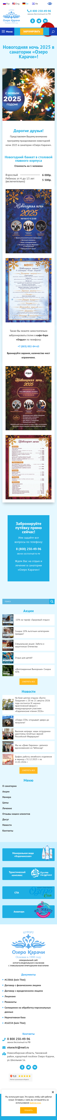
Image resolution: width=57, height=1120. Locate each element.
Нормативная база (15, 1017)
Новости (7, 824)
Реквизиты (10, 1001)
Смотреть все (28, 681)
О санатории (9, 785)
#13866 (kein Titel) (15, 979)
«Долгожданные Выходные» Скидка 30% (33, 670)
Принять (28, 1110)
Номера (6, 797)
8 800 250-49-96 (18, 1040)
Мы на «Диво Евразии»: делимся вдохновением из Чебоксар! (31, 746)
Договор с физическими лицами (23, 985)
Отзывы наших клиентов (16, 813)
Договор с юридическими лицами (24, 990)
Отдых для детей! (23, 657)
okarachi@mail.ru (18, 1047)
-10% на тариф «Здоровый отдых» (32, 619)
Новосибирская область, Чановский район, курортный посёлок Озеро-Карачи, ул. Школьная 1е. (30, 1056)
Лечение (7, 808)
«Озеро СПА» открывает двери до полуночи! (32, 721)
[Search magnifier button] (52, 601)
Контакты (7, 830)
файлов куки (35, 1102)
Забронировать (31, 31)
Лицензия (10, 996)
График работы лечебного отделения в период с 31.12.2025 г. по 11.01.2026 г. (33, 759)
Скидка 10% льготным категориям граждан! (32, 632)
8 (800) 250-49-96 (28, 549)
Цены (5, 802)
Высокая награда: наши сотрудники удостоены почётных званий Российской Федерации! (33, 734)
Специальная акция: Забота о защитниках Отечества (29, 645)
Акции (6, 791)
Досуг (5, 819)
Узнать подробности (17, 20)
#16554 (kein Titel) (15, 1022)
